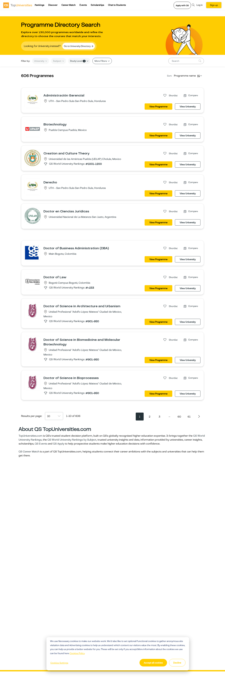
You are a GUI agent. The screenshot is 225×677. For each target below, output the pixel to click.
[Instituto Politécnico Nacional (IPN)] (33, 310)
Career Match (68, 4)
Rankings (39, 4)
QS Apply (58, 443)
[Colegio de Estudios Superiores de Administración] (33, 252)
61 (189, 416)
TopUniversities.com (30, 435)
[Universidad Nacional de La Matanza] (33, 215)
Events (83, 4)
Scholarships (97, 4)
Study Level (77, 60)
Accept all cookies (153, 662)
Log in (200, 4)
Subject (57, 60)
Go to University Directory (77, 46)
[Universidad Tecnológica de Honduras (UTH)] (33, 99)
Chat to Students (117, 4)
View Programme (158, 106)
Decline (177, 662)
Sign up (214, 5)
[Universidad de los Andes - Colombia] (33, 281)
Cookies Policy (77, 653)
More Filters (101, 60)
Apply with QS (182, 5)
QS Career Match (29, 451)
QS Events (41, 443)
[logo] (17, 5)
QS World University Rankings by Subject (71, 439)
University (39, 60)
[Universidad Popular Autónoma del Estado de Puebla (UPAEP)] (33, 128)
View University (188, 106)
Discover (52, 4)
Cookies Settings (59, 662)
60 (179, 416)
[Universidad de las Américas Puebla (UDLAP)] (33, 157)
